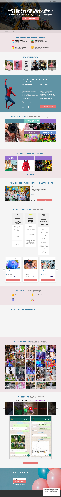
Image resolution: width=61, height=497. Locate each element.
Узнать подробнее (44, 200)
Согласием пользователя (20, 485)
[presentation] (4, 65)
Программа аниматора (18, 1)
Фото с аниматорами (43, 221)
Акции (28, 1)
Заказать (13, 279)
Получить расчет (48, 106)
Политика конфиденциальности (14, 493)
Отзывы (35, 1)
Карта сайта (7, 493)
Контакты (43, 1)
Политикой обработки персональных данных (50, 492)
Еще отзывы (30, 463)
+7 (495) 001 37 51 (52, 1)
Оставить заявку (30, 18)
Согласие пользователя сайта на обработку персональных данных (30, 493)
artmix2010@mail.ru (40, 400)
